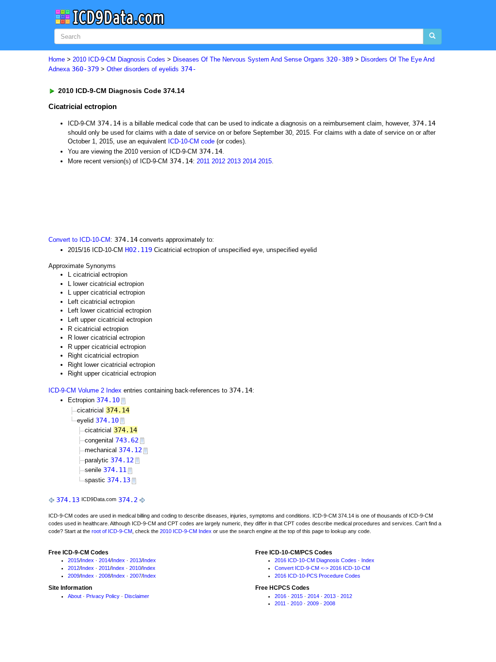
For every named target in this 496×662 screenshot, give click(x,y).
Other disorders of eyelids (151, 69)
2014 (249, 161)
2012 (218, 161)
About (74, 596)
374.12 (130, 450)
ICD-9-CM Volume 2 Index (85, 390)
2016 (280, 596)
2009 (73, 576)
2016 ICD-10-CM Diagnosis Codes (315, 560)
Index (87, 560)
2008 (104, 576)
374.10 (108, 400)
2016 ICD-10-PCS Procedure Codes (317, 576)
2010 (135, 568)
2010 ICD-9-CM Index (186, 531)
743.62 (127, 440)
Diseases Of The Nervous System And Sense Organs (263, 59)
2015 (265, 161)
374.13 (118, 480)
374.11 (114, 469)
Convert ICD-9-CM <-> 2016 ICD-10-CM (322, 568)
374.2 (128, 500)
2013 (234, 161)
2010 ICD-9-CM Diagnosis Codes (119, 59)
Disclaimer (136, 596)
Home (56, 59)
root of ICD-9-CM (112, 531)
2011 (203, 161)
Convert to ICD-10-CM (79, 239)
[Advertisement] (221, 199)
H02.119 (138, 249)
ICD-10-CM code (191, 141)
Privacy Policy (103, 596)
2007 (135, 576)
